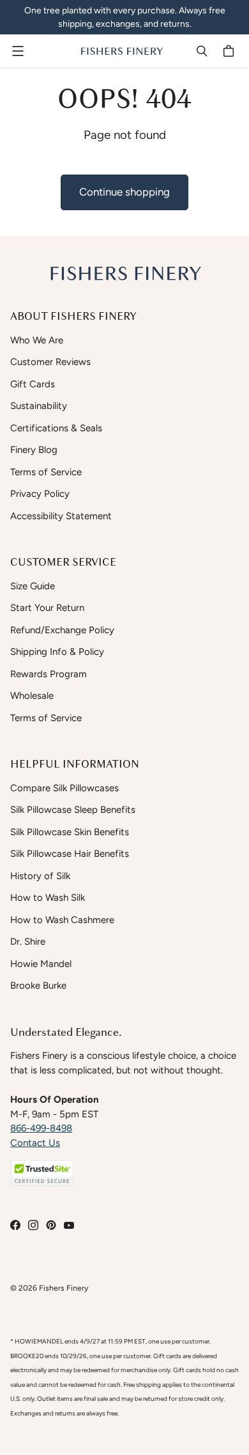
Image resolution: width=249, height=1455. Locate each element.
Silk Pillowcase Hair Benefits (69, 853)
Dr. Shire (27, 941)
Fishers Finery (63, 1288)
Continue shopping (124, 191)
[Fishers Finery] (121, 51)
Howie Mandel (41, 964)
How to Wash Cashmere (62, 920)
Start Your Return (47, 607)
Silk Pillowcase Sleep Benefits (72, 809)
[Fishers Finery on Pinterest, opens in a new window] (51, 1225)
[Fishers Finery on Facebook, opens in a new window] (15, 1225)
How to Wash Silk (47, 897)
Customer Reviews (50, 362)
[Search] (202, 51)
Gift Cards (32, 384)
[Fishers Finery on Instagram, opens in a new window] (33, 1225)
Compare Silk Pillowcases (64, 788)
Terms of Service (46, 472)
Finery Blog (33, 449)
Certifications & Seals (56, 428)
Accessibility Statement (61, 516)
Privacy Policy (40, 493)
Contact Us (35, 1143)
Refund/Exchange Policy (62, 630)
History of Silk (40, 876)
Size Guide (32, 586)
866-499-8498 (41, 1128)
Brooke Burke (38, 985)
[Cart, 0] (230, 51)
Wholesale (32, 695)
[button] (42, 1173)
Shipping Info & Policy (57, 651)
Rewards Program (48, 674)
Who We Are (36, 340)
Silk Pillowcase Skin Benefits (69, 832)
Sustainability (38, 406)
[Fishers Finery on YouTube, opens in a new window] (69, 1225)
